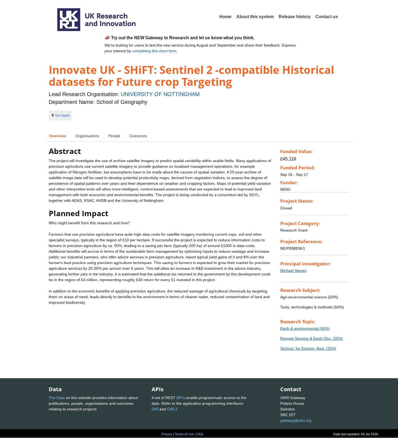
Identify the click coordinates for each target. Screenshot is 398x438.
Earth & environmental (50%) (305, 328)
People (114, 136)
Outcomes (138, 136)
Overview (57, 136)
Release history (295, 16)
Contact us (326, 16)
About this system (255, 16)
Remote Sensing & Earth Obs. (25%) (311, 338)
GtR (155, 409)
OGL (200, 434)
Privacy (166, 434)
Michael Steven (293, 270)
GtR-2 (172, 409)
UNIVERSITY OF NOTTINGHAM (160, 94)
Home (225, 16)
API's (180, 398)
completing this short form (154, 51)
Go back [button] (62, 115)
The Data (57, 398)
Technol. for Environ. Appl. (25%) (308, 348)
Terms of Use (184, 434)
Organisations (87, 136)
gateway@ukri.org (295, 420)
